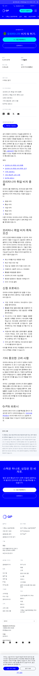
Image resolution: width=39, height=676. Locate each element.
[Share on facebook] (8, 114)
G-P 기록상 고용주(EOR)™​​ (28, 528)
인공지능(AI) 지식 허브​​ (27, 595)
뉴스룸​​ (22, 576)
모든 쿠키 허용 (11, 668)
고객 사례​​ (5, 608)
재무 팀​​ (5, 579)
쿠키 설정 (19, 672)
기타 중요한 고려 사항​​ (10, 101)
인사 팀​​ (5, 573)
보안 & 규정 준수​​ (8, 553)
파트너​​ (22, 579)
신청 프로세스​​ (8, 98)
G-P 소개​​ (23, 564)
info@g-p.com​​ (7, 630)
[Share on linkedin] (4, 114)
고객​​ (21, 570)
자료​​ (21, 601)
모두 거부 (28, 668)
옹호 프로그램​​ (7, 611)
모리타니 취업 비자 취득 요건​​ (13, 95)
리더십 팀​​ (5, 585)
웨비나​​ (22, 604)
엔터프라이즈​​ (7, 599)
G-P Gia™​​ (23, 534)
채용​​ (21, 567)
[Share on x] (13, 114)
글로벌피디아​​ (7, 564)
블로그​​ (22, 598)
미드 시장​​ (5, 596)
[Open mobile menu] (35, 11)
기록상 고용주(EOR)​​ (8, 528)
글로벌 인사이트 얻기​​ (9, 537)
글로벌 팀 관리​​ (7, 534)
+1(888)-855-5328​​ (8, 628)
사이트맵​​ (23, 582)
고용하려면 (10, 151)
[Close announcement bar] (37, 2)
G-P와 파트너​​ (7, 104)
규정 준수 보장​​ (7, 531)
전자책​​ (22, 607)
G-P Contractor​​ (25, 531)
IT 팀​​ (4, 582)
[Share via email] (18, 114)
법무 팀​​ (5, 576)
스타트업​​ (5, 593)
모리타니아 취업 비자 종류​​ (12, 92)
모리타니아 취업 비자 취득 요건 (16, 168)
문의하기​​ (5, 636)
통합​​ (4, 545)
